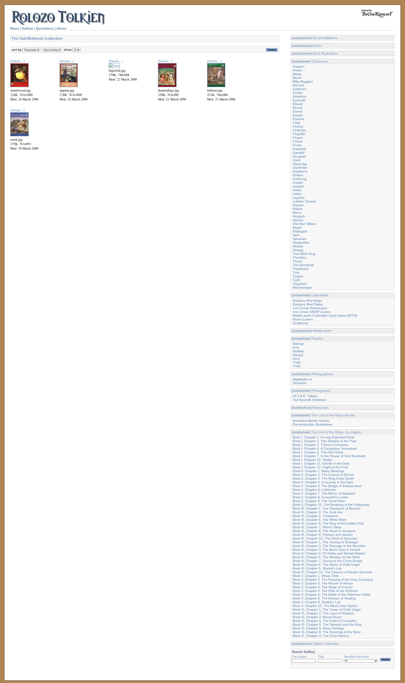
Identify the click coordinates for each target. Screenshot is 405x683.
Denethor (300, 96)
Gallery (27, 28)
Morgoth (299, 216)
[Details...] (17, 61)
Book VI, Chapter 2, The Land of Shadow (323, 613)
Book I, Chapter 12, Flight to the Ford (320, 467)
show (307, 38)
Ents (296, 347)
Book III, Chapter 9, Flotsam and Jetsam (323, 534)
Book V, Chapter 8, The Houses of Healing (324, 598)
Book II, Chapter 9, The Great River (319, 501)
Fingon (298, 138)
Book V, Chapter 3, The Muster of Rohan (323, 583)
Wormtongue (302, 287)
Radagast (300, 231)
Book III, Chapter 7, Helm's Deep (317, 527)
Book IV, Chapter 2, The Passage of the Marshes (329, 546)
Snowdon (300, 383)
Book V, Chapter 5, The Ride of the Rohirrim (325, 591)
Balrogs (298, 343)
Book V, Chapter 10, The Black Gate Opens (325, 606)
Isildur (297, 194)
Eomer (298, 111)
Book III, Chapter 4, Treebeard (315, 516)
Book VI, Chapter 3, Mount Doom (317, 617)
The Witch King (304, 254)
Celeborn (299, 89)
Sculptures (300, 323)
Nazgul (298, 355)
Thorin (297, 261)
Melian (298, 209)
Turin (296, 280)
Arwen (297, 70)
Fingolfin (299, 134)
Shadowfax (301, 242)
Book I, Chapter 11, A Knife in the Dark (321, 463)
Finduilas (299, 130)
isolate (297, 38)
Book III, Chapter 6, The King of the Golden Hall (328, 523)
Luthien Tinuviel (304, 201)
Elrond (297, 108)
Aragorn (299, 66)
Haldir (297, 190)
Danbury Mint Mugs (307, 300)
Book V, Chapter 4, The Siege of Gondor (323, 587)
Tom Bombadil (303, 265)
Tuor (296, 272)
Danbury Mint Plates (308, 304)
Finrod (297, 141)
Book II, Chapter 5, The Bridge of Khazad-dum (327, 486)
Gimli (296, 160)
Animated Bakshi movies (311, 420)
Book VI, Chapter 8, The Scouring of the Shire (327, 632)
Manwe (298, 205)
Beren (297, 78)
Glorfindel (300, 167)
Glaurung (300, 164)
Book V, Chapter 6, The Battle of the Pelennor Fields (331, 594)
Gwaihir (298, 186)
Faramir (298, 119)
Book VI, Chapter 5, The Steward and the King (327, 624)
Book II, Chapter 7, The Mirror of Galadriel (324, 493)
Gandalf (298, 152)
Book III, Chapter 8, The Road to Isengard (324, 531)
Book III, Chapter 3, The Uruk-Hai (317, 512)
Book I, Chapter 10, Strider (312, 460)
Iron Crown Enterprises (310, 308)
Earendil (299, 100)
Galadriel (299, 149)
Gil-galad (299, 156)
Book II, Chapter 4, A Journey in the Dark (323, 482)
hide (306, 61)
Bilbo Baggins (303, 81)
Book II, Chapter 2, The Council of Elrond (323, 475)
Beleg (297, 74)
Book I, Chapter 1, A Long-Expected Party (323, 437)
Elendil (298, 104)
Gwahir (298, 182)
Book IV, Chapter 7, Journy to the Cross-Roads (327, 561)
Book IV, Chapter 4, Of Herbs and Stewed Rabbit (329, 553)
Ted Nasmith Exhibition (309, 400)
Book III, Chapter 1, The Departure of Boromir (327, 508)
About (61, 28)
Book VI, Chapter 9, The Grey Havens (321, 636)
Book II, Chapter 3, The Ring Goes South (323, 478)
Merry (297, 212)
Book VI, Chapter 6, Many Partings (318, 628)
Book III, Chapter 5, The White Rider (320, 519)
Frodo (297, 145)
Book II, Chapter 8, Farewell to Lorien (320, 497)
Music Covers (303, 319)
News (14, 28)
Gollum (298, 175)
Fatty (296, 123)
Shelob (298, 246)
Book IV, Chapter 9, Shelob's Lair (317, 568)
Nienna (298, 220)
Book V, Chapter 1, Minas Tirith (316, 576)
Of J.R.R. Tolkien (305, 396)
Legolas (298, 197)
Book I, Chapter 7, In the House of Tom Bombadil (329, 456)
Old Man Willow (304, 224)
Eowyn (298, 115)
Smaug (298, 250)
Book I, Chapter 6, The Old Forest (318, 452)
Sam (296, 235)
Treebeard (300, 269)
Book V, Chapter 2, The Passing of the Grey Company (333, 579)
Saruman (299, 239)
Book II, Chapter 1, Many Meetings (318, 471)
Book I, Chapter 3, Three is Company (320, 445)
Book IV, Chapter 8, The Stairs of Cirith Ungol (326, 564)
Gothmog (300, 179)
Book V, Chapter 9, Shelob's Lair (317, 602)
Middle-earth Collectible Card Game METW (325, 315)
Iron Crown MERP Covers (312, 312)
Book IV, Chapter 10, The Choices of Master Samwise (332, 572)
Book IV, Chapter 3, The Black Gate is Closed (326, 549)
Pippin (297, 227)
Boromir (298, 85)
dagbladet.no (302, 379)
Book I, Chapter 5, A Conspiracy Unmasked (325, 448)
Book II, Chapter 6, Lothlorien (314, 490)
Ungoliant (300, 284)
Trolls (297, 362)
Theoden (299, 257)
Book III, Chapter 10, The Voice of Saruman (325, 538)
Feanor (298, 126)
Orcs (296, 358)
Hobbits (298, 351)
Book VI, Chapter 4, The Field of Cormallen (325, 621)
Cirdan (298, 93)
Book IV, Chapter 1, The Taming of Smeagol (325, 542)
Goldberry (300, 171)
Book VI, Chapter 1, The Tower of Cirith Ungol (326, 609)
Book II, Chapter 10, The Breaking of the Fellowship (331, 505)
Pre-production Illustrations (313, 424)
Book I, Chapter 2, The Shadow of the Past (324, 441)
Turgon (298, 276)
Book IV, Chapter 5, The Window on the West (326, 557)
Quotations (45, 28)
